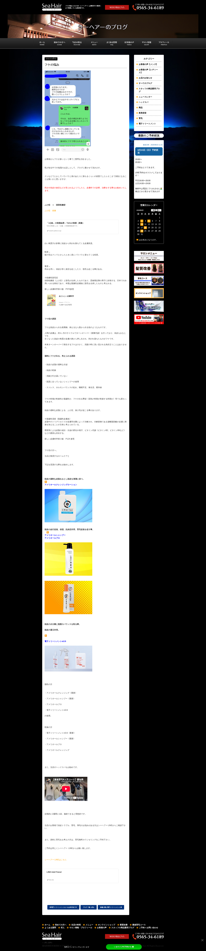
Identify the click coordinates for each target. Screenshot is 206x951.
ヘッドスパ (143, 102)
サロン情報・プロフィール (80, 928)
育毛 (141, 118)
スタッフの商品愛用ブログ (149, 90)
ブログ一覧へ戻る (88, 907)
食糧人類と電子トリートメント (110, 907)
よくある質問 (50, 928)
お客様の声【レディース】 (148, 71)
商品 (141, 108)
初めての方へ (61, 925)
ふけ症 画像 (50, 211)
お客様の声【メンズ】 (148, 64)
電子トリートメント (147, 124)
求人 (63, 928)
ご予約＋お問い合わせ (148, 928)
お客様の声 (102, 928)
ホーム (47, 925)
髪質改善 (124, 925)
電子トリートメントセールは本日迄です (64, 907)
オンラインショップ (106, 925)
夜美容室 (142, 113)
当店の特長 (76, 925)
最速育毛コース (139, 925)
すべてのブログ (145, 83)
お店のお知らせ (145, 78)
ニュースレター (145, 97)
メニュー (89, 925)
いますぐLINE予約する (123, 947)
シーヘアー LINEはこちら (56, 860)
